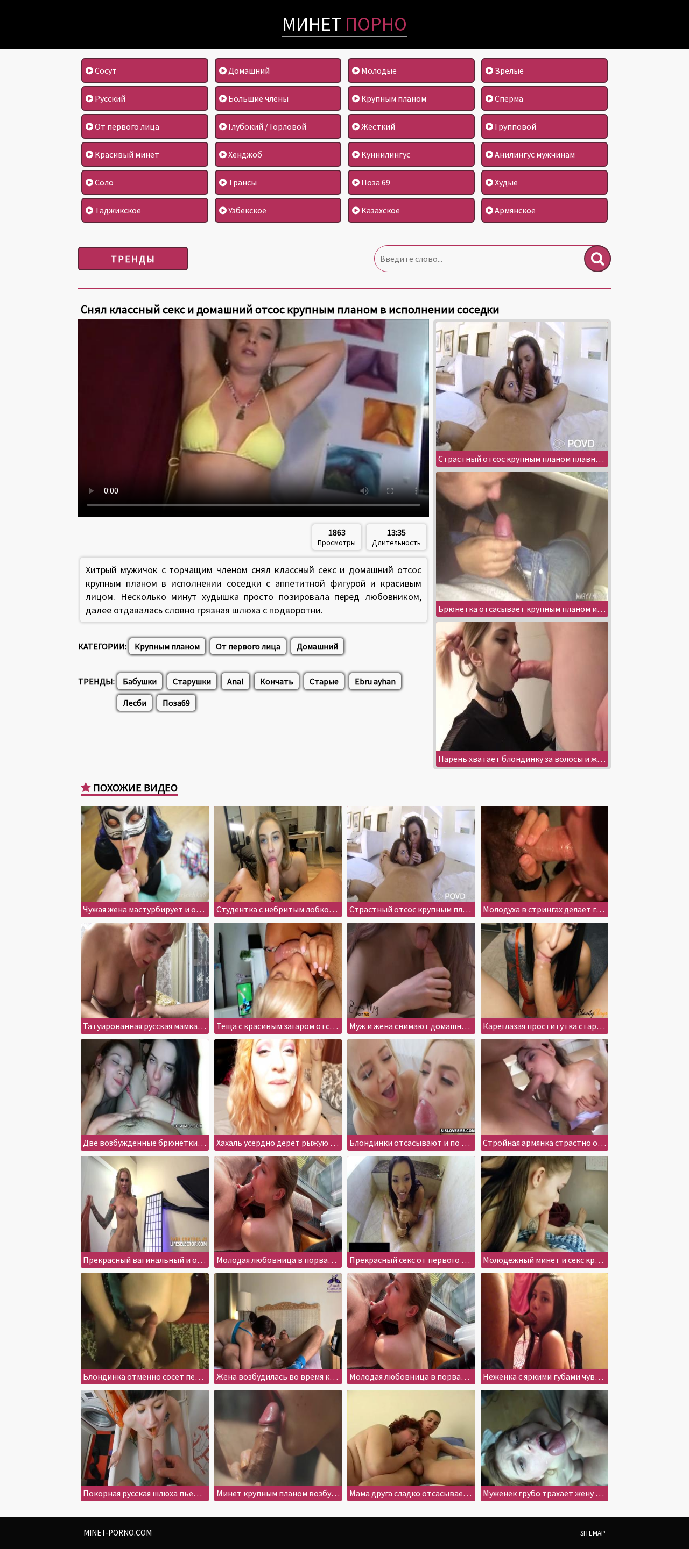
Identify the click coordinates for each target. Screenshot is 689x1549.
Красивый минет (126, 154)
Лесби (134, 702)
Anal (235, 681)
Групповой (514, 126)
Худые (505, 182)
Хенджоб (244, 154)
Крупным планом (393, 98)
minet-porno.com (117, 1532)
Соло (103, 182)
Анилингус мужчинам (534, 154)
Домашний (248, 70)
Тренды (133, 259)
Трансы (242, 182)
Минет (344, 24)
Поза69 (176, 702)
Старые (324, 681)
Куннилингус (385, 154)
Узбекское (246, 210)
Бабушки (140, 681)
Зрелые (508, 70)
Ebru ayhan (375, 681)
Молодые (378, 70)
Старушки (192, 681)
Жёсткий (377, 126)
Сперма (508, 98)
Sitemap (593, 1533)
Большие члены (258, 98)
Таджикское (117, 210)
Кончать (276, 681)
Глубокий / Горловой (266, 126)
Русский (109, 98)
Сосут (105, 70)
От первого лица (126, 126)
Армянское (514, 210)
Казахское (380, 210)
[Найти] (597, 258)
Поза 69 (375, 182)
